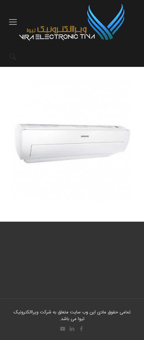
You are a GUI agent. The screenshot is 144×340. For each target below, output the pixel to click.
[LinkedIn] (72, 329)
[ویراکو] (72, 23)
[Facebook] (81, 329)
